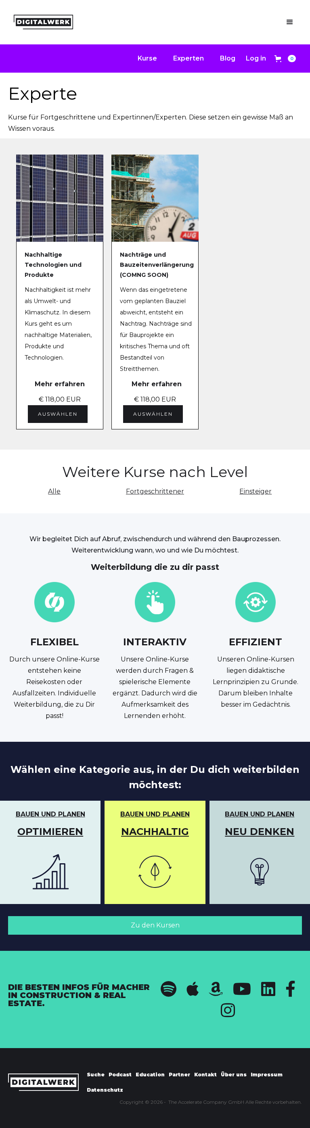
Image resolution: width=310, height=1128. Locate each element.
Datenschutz (105, 1090)
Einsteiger (255, 491)
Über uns (234, 1074)
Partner (179, 1074)
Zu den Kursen (155, 925)
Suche (96, 1074)
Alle (54, 491)
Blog (227, 58)
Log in (256, 58)
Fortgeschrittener (155, 491)
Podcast (120, 1074)
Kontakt (205, 1074)
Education (150, 1074)
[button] (290, 22)
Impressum (267, 1074)
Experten (188, 58)
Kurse (147, 58)
